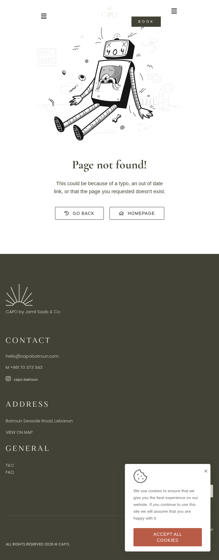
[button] (43, 16)
